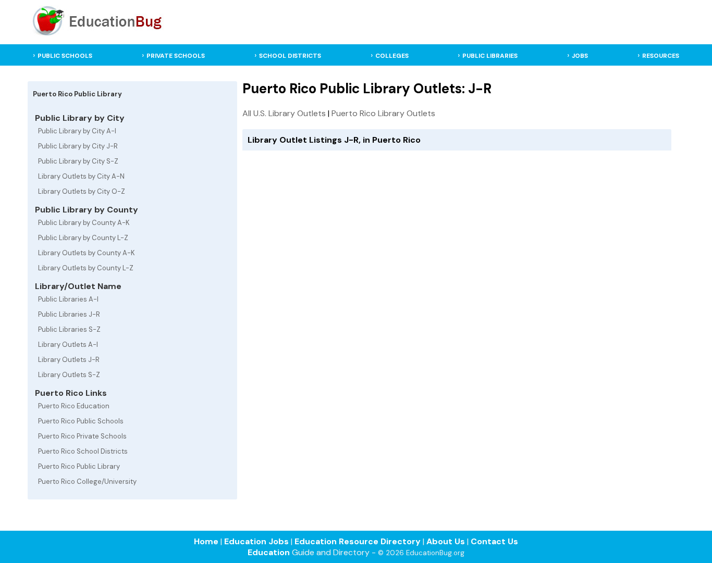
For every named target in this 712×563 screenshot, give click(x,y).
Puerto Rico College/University (87, 481)
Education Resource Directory (357, 541)
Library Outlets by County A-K (86, 252)
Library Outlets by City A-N (81, 176)
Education (269, 552)
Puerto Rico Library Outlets (383, 113)
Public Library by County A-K (84, 222)
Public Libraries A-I (68, 299)
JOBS (580, 56)
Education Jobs (256, 541)
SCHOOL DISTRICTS (290, 56)
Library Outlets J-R (69, 359)
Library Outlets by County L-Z (85, 268)
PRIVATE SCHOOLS (175, 56)
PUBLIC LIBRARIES (490, 56)
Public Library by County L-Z (83, 237)
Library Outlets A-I (68, 344)
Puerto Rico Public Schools (81, 421)
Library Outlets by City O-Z (81, 191)
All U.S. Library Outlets (284, 113)
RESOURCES (660, 56)
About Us (445, 541)
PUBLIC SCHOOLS (65, 56)
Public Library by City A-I (77, 131)
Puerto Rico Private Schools (82, 436)
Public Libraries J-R (69, 314)
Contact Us (494, 541)
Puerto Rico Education (73, 406)
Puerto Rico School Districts (83, 451)
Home (206, 541)
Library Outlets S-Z (69, 374)
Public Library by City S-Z (78, 161)
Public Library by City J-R (78, 146)
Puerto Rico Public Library (79, 466)
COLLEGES (392, 56)
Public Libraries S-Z (69, 329)
